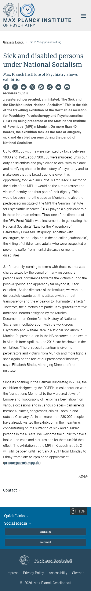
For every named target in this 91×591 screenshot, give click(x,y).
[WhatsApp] (41, 87)
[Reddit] (24, 87)
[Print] (67, 87)
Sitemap (78, 573)
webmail (45, 542)
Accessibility (58, 573)
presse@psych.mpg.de (22, 463)
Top (82, 511)
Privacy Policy (33, 573)
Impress (12, 573)
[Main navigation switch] (83, 16)
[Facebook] (6, 87)
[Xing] (50, 87)
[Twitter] (32, 87)
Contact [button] (10, 490)
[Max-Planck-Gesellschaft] (27, 561)
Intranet (45, 531)
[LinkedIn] (15, 87)
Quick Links (15, 516)
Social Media (16, 523)
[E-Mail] (58, 87)
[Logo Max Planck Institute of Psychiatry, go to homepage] (37, 15)
